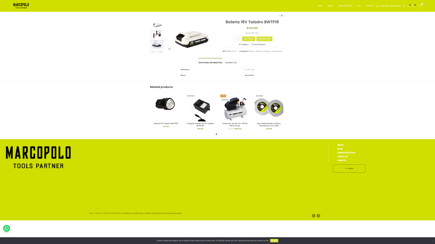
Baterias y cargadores (263, 51)
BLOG (340, 148)
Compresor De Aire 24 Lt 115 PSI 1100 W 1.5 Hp (234, 124)
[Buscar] (404, 6)
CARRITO (341, 160)
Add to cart (248, 39)
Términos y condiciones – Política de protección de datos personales (152, 213)
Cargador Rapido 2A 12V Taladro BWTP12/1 (200, 124)
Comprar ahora (264, 39)
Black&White (249, 75)
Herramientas (277, 51)
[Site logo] (21, 6)
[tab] (210, 61)
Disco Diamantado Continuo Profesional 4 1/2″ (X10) (269, 124)
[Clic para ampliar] (169, 49)
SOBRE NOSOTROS (346, 152)
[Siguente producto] (284, 16)
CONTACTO (342, 156)
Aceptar (274, 240)
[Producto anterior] (279, 16)
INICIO (340, 145)
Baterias (252, 51)
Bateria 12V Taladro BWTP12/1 (166, 123)
